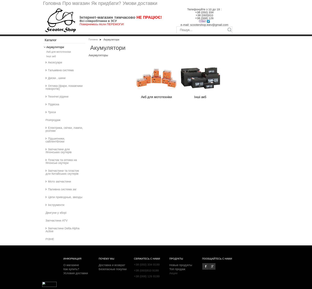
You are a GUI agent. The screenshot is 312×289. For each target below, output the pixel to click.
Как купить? (71, 269)
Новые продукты (180, 265)
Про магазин (76, 3)
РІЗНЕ (50, 239)
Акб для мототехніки (58, 51)
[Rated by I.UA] (49, 286)
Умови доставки (140, 3)
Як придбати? (106, 3)
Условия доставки (75, 273)
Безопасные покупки (113, 269)
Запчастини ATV (57, 220)
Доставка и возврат (112, 265)
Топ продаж (177, 269)
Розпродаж (53, 120)
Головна (52, 3)
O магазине (71, 265)
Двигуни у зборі (56, 212)
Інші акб (51, 56)
